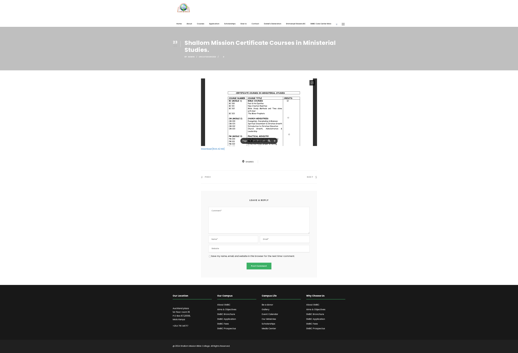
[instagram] (344, 346)
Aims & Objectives (226, 309)
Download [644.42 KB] (213, 148)
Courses (200, 24)
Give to (243, 24)
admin (191, 57)
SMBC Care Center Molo (320, 24)
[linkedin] (330, 346)
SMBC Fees (223, 323)
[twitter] (340, 346)
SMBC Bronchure (226, 314)
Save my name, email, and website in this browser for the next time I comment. (253, 256)
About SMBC (223, 304)
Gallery (265, 309)
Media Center (269, 328)
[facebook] (325, 346)
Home (179, 24)
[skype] (335, 346)
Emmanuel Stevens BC (296, 24)
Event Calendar (270, 314)
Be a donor (267, 304)
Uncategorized (207, 57)
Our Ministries (269, 319)
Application (214, 24)
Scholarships (230, 24)
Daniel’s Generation (272, 24)
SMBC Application (226, 319)
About (189, 24)
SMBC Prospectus (226, 328)
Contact (255, 24)
